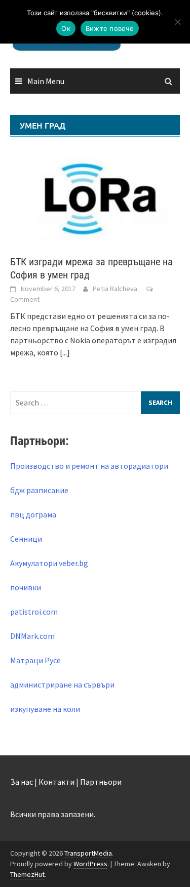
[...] (65, 352)
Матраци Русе (35, 660)
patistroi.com (34, 612)
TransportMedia (88, 853)
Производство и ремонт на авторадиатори (89, 466)
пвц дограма (33, 514)
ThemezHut (27, 874)
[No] (177, 22)
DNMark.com (32, 636)
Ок (65, 28)
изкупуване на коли (45, 709)
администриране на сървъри (62, 684)
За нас (21, 782)
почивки (25, 587)
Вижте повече (110, 28)
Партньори (101, 782)
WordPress (90, 863)
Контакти (56, 782)
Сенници (26, 539)
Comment (25, 299)
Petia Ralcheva (115, 288)
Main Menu (45, 81)
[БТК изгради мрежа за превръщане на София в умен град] (95, 196)
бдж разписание (39, 490)
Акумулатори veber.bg (49, 563)
